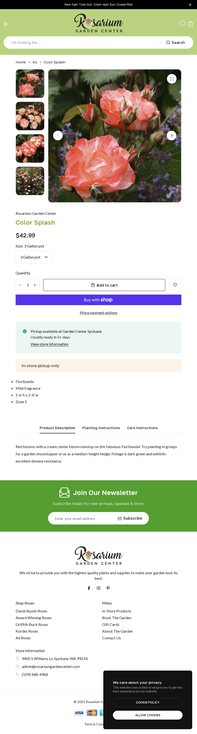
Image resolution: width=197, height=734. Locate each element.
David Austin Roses (31, 611)
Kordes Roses (27, 631)
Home (21, 62)
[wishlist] (182, 24)
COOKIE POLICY (148, 702)
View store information (49, 344)
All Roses (23, 637)
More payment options (98, 312)
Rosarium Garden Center (36, 213)
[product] (172, 79)
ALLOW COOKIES (147, 715)
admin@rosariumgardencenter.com (51, 666)
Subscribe (132, 518)
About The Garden (117, 631)
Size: (30, 246)
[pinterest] (108, 588)
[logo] (98, 23)
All (34, 62)
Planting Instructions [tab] (101, 428)
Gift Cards (110, 624)
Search (178, 42)
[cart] (190, 24)
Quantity (23, 273)
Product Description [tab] (57, 428)
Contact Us (111, 637)
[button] (6, 24)
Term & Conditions (98, 724)
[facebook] (89, 588)
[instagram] (98, 588)
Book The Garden (116, 617)
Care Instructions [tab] (142, 428)
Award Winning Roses (34, 617)
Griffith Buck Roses (32, 624)
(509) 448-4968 (35, 674)
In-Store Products (116, 611)
